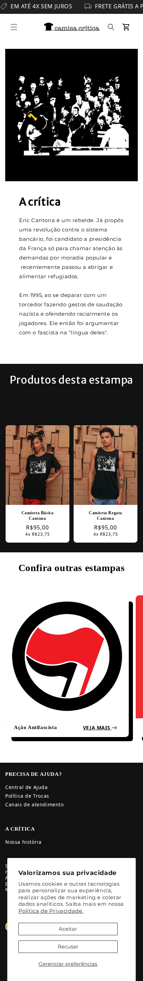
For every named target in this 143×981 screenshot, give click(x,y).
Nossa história (23, 842)
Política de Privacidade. (50, 911)
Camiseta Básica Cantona (38, 515)
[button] (14, 27)
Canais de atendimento (34, 804)
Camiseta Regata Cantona (105, 515)
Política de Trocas (27, 795)
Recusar (68, 946)
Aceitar (68, 929)
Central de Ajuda (26, 787)
